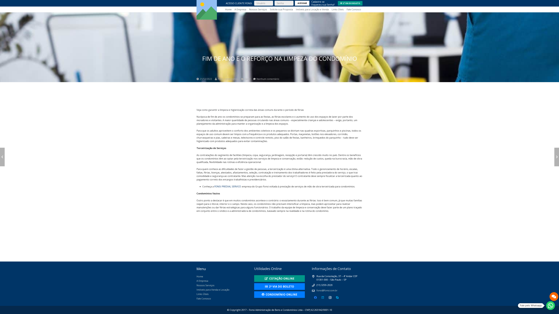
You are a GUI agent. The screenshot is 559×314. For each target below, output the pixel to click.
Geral (248, 79)
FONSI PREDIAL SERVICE (227, 186)
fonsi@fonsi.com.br (326, 290)
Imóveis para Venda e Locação (213, 289)
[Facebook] (315, 297)
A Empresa (202, 280)
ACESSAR (302, 3)
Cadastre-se (317, 1)
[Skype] (337, 297)
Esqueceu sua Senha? (323, 4)
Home (200, 276)
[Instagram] (330, 297)
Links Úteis (203, 294)
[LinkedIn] (322, 297)
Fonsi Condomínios (228, 79)
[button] (550, 305)
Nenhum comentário (267, 79)
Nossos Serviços (205, 285)
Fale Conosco (204, 298)
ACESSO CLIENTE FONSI (239, 3)
